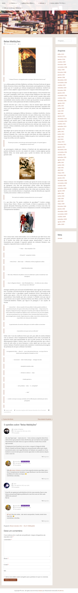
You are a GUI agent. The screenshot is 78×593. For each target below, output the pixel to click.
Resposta (46, 456)
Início (3, 3)
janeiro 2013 (61, 116)
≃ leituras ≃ (42, 3)
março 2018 (61, 69)
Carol (14, 483)
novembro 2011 (62, 152)
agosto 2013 (61, 103)
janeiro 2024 (61, 59)
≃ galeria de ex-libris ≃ (27, 3)
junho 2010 (61, 196)
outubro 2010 (62, 185)
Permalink (16, 433)
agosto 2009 (61, 222)
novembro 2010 (62, 183)
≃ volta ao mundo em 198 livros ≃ (12, 8)
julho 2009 (61, 224)
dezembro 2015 (62, 80)
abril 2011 (60, 170)
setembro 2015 (62, 87)
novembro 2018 (62, 67)
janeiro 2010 (61, 209)
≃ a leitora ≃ (13, 3)
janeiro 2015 (61, 93)
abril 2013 (60, 113)
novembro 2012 (62, 121)
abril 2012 (61, 139)
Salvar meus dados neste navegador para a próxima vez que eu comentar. (26, 577)
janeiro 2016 (61, 77)
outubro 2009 (62, 216)
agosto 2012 (61, 129)
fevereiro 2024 (62, 57)
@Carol (9, 514)
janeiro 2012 (61, 147)
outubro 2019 (62, 62)
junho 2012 (61, 134)
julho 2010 (61, 193)
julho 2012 (61, 131)
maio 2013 (61, 111)
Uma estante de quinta (45, 419)
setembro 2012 (62, 126)
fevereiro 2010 (62, 206)
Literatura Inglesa (20, 410)
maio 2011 (61, 167)
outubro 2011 (61, 154)
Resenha (35, 410)
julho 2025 (61, 54)
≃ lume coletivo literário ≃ (57, 3)
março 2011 (61, 173)
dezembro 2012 (62, 118)
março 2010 (61, 203)
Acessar (60, 238)
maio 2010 (61, 198)
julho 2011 (61, 162)
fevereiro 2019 (62, 64)
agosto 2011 (61, 160)
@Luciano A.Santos (15, 470)
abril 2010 (60, 201)
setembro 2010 (62, 188)
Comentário (8, 539)
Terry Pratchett (42, 410)
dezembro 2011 (62, 149)
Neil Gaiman (29, 410)
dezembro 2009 (62, 211)
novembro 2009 (62, 214)
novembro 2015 (62, 82)
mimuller (17, 461)
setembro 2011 (62, 157)
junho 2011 (61, 165)
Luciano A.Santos (18, 429)
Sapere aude (9, 410)
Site (5, 570)
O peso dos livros (7, 419)
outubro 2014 (62, 98)
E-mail (6, 564)
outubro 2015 (61, 85)
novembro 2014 (62, 95)
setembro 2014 (62, 100)
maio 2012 (61, 136)
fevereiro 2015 (62, 90)
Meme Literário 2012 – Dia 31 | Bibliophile (22, 526)
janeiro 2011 (61, 178)
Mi (20, 44)
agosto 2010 (61, 191)
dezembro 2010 (62, 180)
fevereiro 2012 (62, 144)
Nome (6, 558)
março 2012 (61, 142)
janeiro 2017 (61, 75)
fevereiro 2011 (62, 175)
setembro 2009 (62, 219)
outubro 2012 (62, 124)
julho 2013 (61, 106)
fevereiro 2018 (62, 72)
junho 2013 (61, 108)
